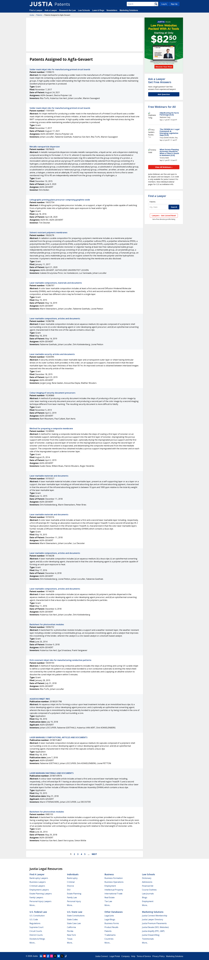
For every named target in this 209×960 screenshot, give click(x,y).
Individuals (72, 874)
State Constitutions (76, 915)
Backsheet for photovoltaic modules (47, 624)
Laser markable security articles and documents (52, 354)
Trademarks (110, 935)
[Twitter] (62, 956)
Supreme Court (36, 927)
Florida (70, 931)
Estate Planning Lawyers (41, 893)
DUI (69, 889)
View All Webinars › (163, 167)
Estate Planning (74, 893)
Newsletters (112, 10)
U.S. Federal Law (38, 911)
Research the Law (67, 10)
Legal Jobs (109, 915)
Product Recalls (111, 927)
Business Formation (113, 878)
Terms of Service (144, 956)
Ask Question (164, 94)
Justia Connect (101, 956)
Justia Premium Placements (154, 923)
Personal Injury (74, 901)
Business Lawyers (38, 882)
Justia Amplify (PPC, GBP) (153, 931)
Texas (69, 939)
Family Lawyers (36, 897)
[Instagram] (51, 956)
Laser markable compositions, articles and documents (55, 318)
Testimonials (148, 939)
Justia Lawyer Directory (152, 919)
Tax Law (108, 901)
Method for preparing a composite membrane (51, 428)
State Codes (72, 919)
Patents (39, 15)
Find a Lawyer (36, 10)
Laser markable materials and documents (49, 475)
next (94, 854)
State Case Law (74, 923)
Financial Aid (147, 886)
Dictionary (146, 878)
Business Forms (111, 923)
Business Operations (113, 882)
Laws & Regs (98, 10)
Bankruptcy (72, 878)
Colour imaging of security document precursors (52, 392)
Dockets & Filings (37, 939)
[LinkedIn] (41, 956)
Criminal (71, 882)
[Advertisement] (84, 34)
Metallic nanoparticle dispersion (45, 146)
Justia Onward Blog (150, 935)
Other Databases (113, 911)
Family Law (72, 897)
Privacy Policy (158, 956)
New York (71, 935)
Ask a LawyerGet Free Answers (159, 80)
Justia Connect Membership (154, 915)
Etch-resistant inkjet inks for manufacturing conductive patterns (60, 660)
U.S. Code (34, 919)
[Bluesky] (58, 956)
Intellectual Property (113, 889)
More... (33, 905)
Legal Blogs (109, 919)
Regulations (35, 923)
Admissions (147, 882)
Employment (110, 886)
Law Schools (84, 10)
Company (125, 956)
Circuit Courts (36, 931)
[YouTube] (44, 956)
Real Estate (109, 897)
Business (109, 874)
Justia (32, 15)
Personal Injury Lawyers (40, 901)
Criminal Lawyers (37, 886)
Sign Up (174, 4)
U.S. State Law (74, 911)
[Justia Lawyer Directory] (65, 956)
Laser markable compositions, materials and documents (56, 282)
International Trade (113, 893)
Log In (164, 4)
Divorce (70, 886)
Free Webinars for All (162, 106)
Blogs (144, 897)
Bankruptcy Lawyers (39, 878)
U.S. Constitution (37, 915)
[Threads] (55, 956)
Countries (108, 939)
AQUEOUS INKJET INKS (40, 699)
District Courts (36, 935)
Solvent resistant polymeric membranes (48, 232)
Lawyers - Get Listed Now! (164, 215)
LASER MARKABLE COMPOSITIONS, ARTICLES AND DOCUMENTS (58, 737)
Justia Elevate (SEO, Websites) (155, 927)
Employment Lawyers (39, 889)
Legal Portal (114, 956)
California (71, 927)
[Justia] (41, 4)
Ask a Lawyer (51, 10)
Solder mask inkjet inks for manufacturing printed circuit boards (60, 69)
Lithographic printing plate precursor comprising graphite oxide (60, 199)
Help (133, 956)
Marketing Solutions (129, 10)
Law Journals (148, 893)
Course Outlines (149, 889)
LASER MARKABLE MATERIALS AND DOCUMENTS (52, 773)
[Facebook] (48, 956)
